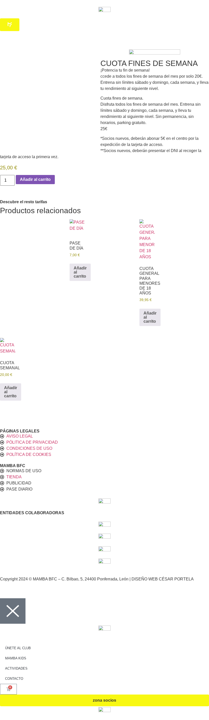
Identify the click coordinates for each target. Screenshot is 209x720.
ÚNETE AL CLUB (18, 648)
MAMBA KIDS (15, 658)
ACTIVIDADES (16, 668)
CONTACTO (14, 679)
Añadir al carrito (35, 179)
